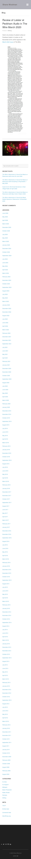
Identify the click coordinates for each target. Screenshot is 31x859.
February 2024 (6, 277)
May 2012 (5, 714)
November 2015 (6, 573)
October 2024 (6, 252)
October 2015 (6, 576)
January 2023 (6, 305)
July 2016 (5, 545)
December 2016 (6, 531)
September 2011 (6, 742)
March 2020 (5, 400)
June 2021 (5, 351)
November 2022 (6, 312)
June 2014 (5, 633)
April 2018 (5, 478)
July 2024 (5, 259)
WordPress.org (6, 816)
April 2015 (5, 598)
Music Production (7, 790)
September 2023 (6, 287)
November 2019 (6, 414)
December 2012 (6, 689)
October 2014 (6, 619)
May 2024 (5, 266)
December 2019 (6, 411)
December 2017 (6, 492)
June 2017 (5, 509)
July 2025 (5, 234)
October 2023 (6, 284)
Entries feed (5, 809)
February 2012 (6, 725)
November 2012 (6, 693)
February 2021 (6, 361)
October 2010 (6, 753)
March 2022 (5, 330)
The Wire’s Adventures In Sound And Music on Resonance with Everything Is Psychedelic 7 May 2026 (15, 181)
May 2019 (5, 435)
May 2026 (5, 217)
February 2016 (6, 562)
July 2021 (5, 347)
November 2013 (6, 651)
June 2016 (5, 548)
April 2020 (5, 396)
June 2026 (5, 213)
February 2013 (6, 682)
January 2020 (6, 407)
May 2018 (5, 474)
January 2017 (6, 527)
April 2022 (5, 326)
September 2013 (6, 658)
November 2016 (6, 534)
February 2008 (6, 771)
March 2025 (5, 241)
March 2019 (5, 442)
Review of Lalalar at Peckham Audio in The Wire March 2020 (14, 23)
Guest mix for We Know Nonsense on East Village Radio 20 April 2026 (13, 187)
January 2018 (6, 488)
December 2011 (6, 732)
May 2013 (5, 672)
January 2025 (6, 245)
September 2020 (6, 379)
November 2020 (6, 372)
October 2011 (6, 739)
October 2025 (6, 231)
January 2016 (6, 566)
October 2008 (6, 763)
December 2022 (6, 308)
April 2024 (5, 270)
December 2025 (6, 227)
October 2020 (6, 375)
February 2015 (6, 605)
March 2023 (5, 301)
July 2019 (5, 428)
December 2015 (6, 569)
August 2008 (5, 767)
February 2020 (6, 404)
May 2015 (5, 594)
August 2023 (5, 291)
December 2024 (6, 248)
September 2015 (6, 580)
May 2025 (5, 238)
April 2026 (5, 220)
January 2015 (6, 608)
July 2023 (5, 294)
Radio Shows (6, 792)
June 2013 (5, 668)
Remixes (4, 795)
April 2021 (5, 358)
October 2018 (6, 456)
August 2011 (5, 746)
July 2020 (5, 386)
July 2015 (5, 587)
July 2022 (5, 319)
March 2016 (5, 559)
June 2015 (5, 591)
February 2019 (6, 446)
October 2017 (6, 499)
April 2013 (5, 675)
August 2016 (5, 541)
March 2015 (5, 601)
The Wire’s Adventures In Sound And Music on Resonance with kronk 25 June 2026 (15, 175)
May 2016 (5, 552)
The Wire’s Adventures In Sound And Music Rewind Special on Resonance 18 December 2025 (14, 199)
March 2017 (5, 520)
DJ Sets (4, 782)
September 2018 (6, 460)
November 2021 (6, 340)
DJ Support (5, 784)
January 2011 (6, 749)
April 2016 (5, 555)
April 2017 (5, 516)
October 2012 (6, 696)
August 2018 (5, 464)
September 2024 (6, 255)
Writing (10, 30)
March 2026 (5, 224)
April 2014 (5, 636)
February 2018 (6, 485)
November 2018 (6, 453)
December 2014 (6, 612)
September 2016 (6, 538)
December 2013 (6, 647)
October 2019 (6, 418)
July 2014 (5, 629)
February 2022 (6, 333)
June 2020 (5, 389)
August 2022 (5, 315)
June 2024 (5, 262)
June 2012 (5, 711)
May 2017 (5, 513)
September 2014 (6, 622)
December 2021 (6, 337)
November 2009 (6, 756)
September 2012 (6, 700)
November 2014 (6, 615)
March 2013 (5, 679)
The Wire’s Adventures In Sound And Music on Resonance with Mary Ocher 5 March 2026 (15, 193)
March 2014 (5, 640)
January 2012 (6, 728)
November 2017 (6, 495)
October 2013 (6, 654)
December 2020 (6, 368)
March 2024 (5, 273)
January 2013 (6, 686)
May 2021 (5, 354)
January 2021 (6, 365)
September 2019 (6, 421)
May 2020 (5, 393)
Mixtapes (4, 787)
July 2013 (5, 665)
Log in (4, 805)
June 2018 (5, 471)
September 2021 (6, 344)
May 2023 (5, 298)
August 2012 (5, 704)
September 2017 (6, 502)
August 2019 (5, 425)
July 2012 (5, 707)
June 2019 (5, 432)
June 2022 (5, 322)
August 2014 (5, 626)
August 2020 (5, 382)
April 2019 (5, 439)
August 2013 (5, 661)
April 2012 (5, 718)
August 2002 (5, 774)
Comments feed (6, 812)
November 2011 (6, 735)
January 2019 (6, 449)
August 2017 (5, 506)
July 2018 (5, 467)
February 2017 (6, 524)
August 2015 (5, 584)
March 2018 (5, 481)
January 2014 (6, 644)
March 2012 (5, 721)
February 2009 (6, 760)
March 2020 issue (7, 42)
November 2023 (6, 280)
